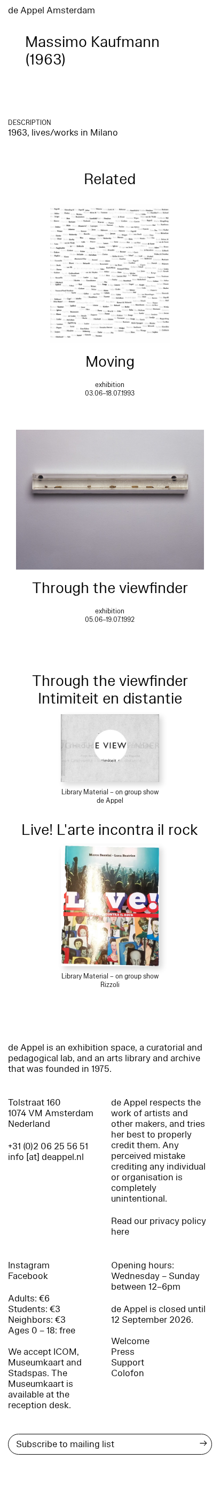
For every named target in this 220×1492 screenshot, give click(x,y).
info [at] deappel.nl (46, 1157)
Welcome (130, 1341)
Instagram (29, 1265)
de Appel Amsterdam (51, 10)
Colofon (127, 1373)
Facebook (28, 1276)
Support (127, 1362)
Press (123, 1352)
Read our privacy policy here (158, 1226)
